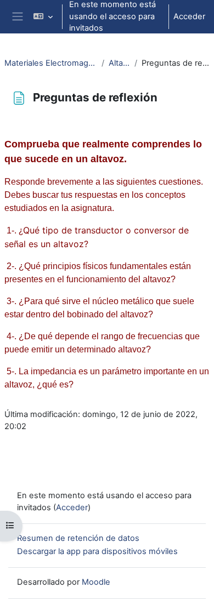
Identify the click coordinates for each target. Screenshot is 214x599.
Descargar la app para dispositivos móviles (97, 551)
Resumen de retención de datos (78, 538)
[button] (43, 16)
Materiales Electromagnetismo (50, 63)
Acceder (189, 16)
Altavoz (119, 63)
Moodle (96, 582)
